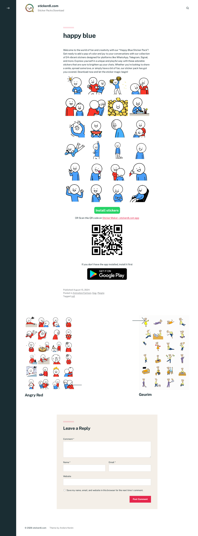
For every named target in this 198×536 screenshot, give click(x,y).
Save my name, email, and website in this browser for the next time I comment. (105, 490)
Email (112, 462)
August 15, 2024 (81, 290)
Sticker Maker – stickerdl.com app (120, 218)
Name (66, 462)
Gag (94, 293)
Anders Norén (66, 528)
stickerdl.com (48, 5)
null (73, 296)
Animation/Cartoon (82, 293)
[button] (8, 268)
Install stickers (107, 210)
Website (67, 476)
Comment (68, 439)
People (101, 293)
